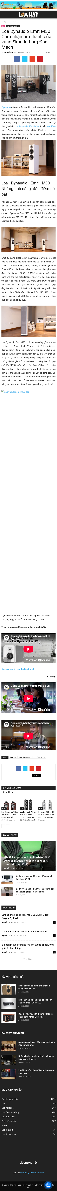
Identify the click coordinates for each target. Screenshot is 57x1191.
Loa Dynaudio (24, 757)
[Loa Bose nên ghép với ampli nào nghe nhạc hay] (8, 1074)
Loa (3, 26)
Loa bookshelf (8, 1116)
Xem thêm (28, 959)
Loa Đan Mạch (39, 757)
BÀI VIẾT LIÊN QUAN (12, 788)
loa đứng (51, 126)
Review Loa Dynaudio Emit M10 (17, 669)
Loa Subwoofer (8, 1134)
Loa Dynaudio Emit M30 (27, 126)
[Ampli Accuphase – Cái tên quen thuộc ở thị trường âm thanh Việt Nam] (8, 1046)
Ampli (4, 1125)
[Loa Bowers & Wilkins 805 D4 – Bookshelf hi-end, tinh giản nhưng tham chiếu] (10, 804)
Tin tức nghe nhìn (9, 1099)
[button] (53, 14)
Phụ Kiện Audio (8, 1121)
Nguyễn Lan (9, 52)
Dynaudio (6, 107)
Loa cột (13, 757)
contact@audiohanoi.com (32, 1172)
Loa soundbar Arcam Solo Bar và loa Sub (24, 931)
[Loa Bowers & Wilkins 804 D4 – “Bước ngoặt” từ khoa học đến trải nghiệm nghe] (28, 804)
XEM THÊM (8, 792)
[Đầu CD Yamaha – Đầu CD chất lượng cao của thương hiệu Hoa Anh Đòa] (7, 891)
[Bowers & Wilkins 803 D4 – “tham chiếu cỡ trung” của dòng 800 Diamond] (47, 804)
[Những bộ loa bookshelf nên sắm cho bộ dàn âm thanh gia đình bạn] (8, 1060)
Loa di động (7, 1129)
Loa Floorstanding (13, 26)
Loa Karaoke (7, 1107)
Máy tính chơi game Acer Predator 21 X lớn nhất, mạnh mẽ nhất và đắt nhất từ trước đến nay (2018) (27, 861)
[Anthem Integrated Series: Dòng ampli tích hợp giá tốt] (7, 879)
